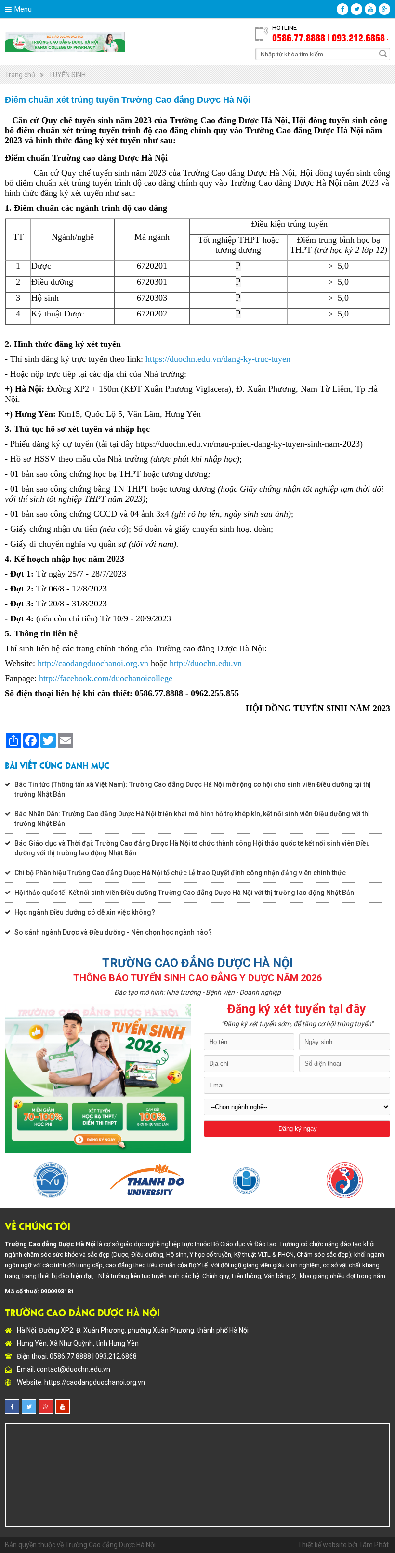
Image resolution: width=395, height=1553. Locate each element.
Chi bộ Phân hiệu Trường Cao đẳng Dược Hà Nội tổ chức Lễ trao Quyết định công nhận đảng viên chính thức (180, 873)
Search (383, 53)
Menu (23, 9)
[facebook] (342, 9)
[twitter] (356, 9)
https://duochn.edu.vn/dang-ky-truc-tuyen (217, 359)
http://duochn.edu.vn (206, 663)
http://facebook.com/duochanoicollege (105, 678)
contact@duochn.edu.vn (73, 1369)
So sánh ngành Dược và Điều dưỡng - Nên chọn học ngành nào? (113, 932)
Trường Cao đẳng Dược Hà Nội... (112, 1545)
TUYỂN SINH (67, 75)
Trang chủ (20, 75)
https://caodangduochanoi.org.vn (94, 1382)
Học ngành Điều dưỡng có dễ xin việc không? (84, 912)
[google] (384, 9)
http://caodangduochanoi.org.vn (93, 663)
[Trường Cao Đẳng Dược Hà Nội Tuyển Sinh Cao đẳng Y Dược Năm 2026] (65, 41)
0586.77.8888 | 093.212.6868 (328, 37)
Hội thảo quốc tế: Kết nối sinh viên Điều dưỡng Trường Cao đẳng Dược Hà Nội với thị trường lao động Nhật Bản (184, 892)
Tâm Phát (374, 1545)
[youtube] (370, 9)
